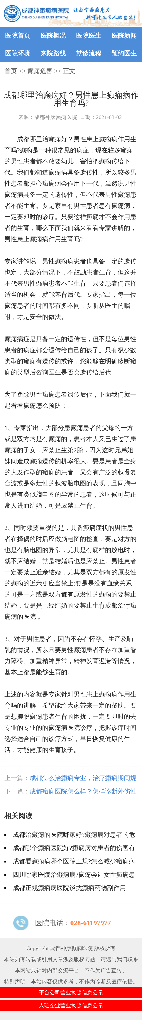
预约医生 (124, 53)
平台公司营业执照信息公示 (71, 993)
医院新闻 (124, 35)
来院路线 (53, 53)
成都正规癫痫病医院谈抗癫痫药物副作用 (69, 888)
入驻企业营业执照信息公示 (71, 1006)
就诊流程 (88, 53)
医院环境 (17, 53)
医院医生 (88, 35)
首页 (10, 71)
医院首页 (17, 35)
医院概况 (53, 35)
